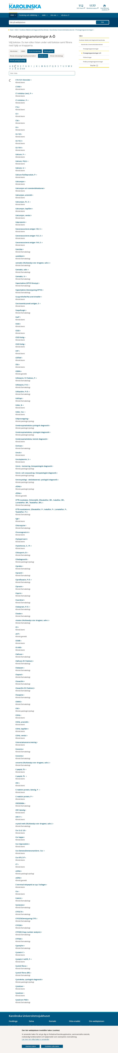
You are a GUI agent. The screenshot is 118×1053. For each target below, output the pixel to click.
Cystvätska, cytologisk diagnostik (28, 979)
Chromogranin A (21, 532)
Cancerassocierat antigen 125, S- (28, 229)
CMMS (23, 51)
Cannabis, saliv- (21, 269)
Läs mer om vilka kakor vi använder (35, 1039)
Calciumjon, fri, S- (22, 202)
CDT (17, 351)
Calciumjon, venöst (23, 215)
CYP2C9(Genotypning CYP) (25, 918)
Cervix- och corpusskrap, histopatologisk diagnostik (35, 473)
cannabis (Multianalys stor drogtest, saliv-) (32, 263)
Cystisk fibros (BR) (22, 973)
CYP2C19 (18, 912)
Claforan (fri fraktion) (23, 661)
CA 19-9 (18, 148)
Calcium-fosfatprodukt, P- (25, 175)
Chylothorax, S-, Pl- (23, 546)
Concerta (19, 749)
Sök (102, 22)
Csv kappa (19, 837)
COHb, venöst (20, 735)
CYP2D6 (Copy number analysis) (28, 932)
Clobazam (19, 668)
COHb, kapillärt (21, 729)
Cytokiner (19, 986)
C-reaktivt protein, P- (23, 796)
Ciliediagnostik (21, 559)
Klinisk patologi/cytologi (17, 60)
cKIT (17, 634)
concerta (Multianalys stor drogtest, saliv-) (32, 763)
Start (12, 30)
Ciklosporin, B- (21, 552)
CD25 (17, 324)
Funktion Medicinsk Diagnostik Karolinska (34, 30)
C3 (16, 114)
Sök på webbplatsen (17, 22)
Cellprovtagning (21, 419)
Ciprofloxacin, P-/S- (23, 580)
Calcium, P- (19, 154)
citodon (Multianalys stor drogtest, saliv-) (31, 620)
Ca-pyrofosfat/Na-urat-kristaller (28, 297)
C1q (16, 107)
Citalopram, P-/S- (22, 607)
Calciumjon (19, 181)
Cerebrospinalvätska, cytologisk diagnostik (32, 432)
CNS (17, 708)
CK (16, 627)
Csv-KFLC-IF (20, 857)
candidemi (19, 256)
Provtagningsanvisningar (84, 30)
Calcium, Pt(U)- (21, 161)
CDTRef (18, 358)
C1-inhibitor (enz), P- (23, 93)
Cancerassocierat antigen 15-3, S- (28, 236)
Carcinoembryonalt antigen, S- (27, 303)
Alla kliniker (14, 51)
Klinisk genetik (48, 51)
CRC (17, 783)
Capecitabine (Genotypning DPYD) (28, 290)
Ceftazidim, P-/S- (22, 391)
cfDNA (18, 486)
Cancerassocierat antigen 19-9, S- (28, 242)
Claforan (18, 654)
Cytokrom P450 (21, 1000)
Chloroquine (20, 525)
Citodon (18, 613)
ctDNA (18, 871)
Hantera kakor (31, 1046)
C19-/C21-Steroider (22, 80)
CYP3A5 (18, 939)
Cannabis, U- (20, 276)
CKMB (17, 641)
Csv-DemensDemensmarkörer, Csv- (29, 851)
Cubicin (18, 898)
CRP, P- (18, 817)
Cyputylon (19, 945)
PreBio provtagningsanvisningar (93, 62)
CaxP (17, 317)
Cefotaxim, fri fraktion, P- (25, 378)
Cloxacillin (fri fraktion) (24, 688)
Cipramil (18, 573)
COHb (17, 715)
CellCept (18, 398)
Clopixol (18, 674)
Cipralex (18, 566)
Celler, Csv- (19, 412)
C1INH (18, 87)
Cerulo (18, 452)
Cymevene (19, 905)
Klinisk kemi (43, 56)
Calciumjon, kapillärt (23, 209)
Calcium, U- (19, 168)
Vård (16, 30)
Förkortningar (87, 57)
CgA (17, 519)
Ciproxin (18, 586)
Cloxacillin (19, 681)
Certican (18, 446)
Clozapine (19, 695)
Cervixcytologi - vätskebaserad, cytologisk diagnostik (36, 480)
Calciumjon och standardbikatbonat (29, 188)
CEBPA (18, 371)
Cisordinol (19, 600)
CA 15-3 (18, 141)
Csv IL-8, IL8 (20, 830)
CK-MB (18, 647)
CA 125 (18, 134)
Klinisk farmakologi (34, 51)
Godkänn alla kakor (52, 1046)
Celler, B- (19, 405)
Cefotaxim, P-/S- (21, 385)
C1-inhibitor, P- (21, 100)
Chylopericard (21, 539)
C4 (16, 127)
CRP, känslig (20, 810)
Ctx (16, 891)
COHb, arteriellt (21, 722)
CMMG (18, 702)
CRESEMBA (19, 803)
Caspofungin (20, 310)
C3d (16, 120)
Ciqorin (18, 593)
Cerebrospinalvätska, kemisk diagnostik (31, 439)
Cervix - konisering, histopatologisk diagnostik (33, 466)
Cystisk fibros (20, 966)
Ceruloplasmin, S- (22, 459)
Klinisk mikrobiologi (56, 56)
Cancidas (18, 249)
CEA (17, 364)
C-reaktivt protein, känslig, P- (27, 790)
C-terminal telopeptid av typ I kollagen (30, 884)
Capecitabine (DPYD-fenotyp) (26, 283)
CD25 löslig (19, 337)
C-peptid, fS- (20, 769)
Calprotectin (20, 222)
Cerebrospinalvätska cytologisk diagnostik (32, 425)
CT (16, 864)
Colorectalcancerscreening (25, 742)
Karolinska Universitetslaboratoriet (62, 30)
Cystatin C (19, 952)
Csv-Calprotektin (22, 844)
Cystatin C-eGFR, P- (23, 959)
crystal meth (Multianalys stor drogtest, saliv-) (33, 824)
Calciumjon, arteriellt (23, 195)
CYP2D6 (18, 925)
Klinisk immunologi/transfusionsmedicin (23, 56)
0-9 (23, 69)
